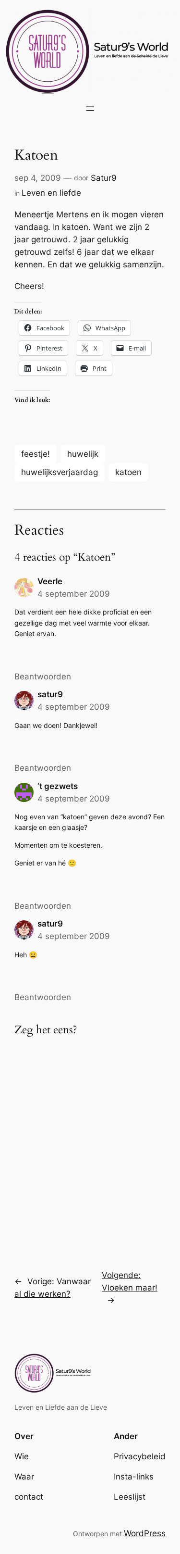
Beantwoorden (42, 676)
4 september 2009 (73, 594)
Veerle (49, 581)
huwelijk (82, 454)
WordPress (145, 1533)
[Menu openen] (90, 108)
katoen (128, 472)
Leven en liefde (51, 193)
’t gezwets (57, 786)
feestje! (35, 454)
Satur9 (104, 178)
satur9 (50, 694)
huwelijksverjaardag (59, 472)
